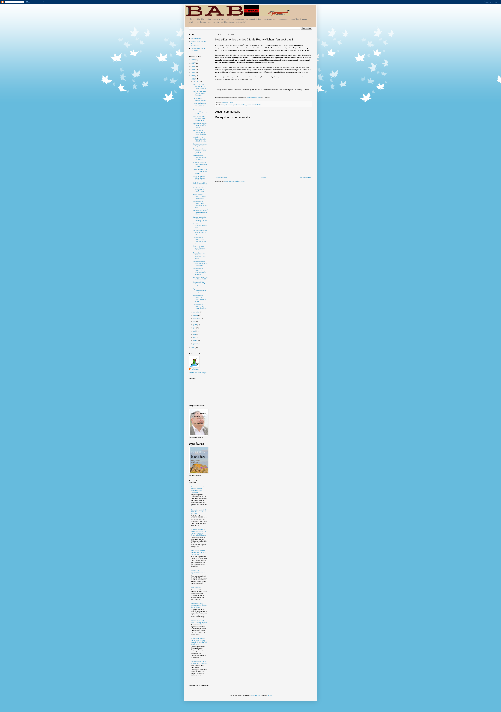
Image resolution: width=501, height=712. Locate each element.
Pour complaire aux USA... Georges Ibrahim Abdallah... (200, 178)
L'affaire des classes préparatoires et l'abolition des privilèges (199, 605)
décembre (196, 82)
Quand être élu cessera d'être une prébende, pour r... (200, 171)
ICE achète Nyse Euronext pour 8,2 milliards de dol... (199, 139)
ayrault (235, 105)
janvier (195, 344)
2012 (193, 79)
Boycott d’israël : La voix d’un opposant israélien (200, 164)
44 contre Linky (196, 38)
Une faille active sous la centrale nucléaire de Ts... (200, 226)
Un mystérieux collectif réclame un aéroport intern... (200, 212)
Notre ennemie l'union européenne (198, 49)
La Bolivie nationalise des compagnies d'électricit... (199, 93)
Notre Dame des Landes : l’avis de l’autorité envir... (199, 196)
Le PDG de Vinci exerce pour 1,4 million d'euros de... (200, 86)
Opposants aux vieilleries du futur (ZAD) (199, 291)
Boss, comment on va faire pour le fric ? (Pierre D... (199, 151)
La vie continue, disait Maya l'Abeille (200, 145)
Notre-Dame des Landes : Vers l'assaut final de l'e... (200, 306)
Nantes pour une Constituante (196, 45)
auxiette (230, 105)
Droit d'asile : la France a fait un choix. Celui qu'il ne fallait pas (198, 552)
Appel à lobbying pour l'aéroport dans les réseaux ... (200, 125)
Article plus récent (221, 177)
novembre (196, 312)
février (195, 340)
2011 (193, 348)
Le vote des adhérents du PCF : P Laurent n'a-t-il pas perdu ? (198, 512)
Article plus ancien (305, 177)
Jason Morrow (255, 695)
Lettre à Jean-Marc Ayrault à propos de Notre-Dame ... (200, 263)
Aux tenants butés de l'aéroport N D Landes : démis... (199, 190)
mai (194, 331)
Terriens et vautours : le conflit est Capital (200, 278)
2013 (193, 76)
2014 (193, 72)
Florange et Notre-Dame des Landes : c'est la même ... (200, 284)
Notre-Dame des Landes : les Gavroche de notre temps (199, 298)
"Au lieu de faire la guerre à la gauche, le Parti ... (200, 112)
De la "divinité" (196, 587)
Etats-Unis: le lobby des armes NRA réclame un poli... (199, 118)
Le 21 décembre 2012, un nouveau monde (200, 184)
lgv (247, 105)
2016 (193, 66)
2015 (193, 69)
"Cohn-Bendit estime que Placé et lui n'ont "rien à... (199, 105)
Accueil (263, 177)
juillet (195, 325)
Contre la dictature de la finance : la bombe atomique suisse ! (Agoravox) (198, 489)
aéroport (224, 105)
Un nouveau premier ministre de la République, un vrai (200, 219)
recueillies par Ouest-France (254, 97)
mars (195, 337)
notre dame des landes (254, 105)
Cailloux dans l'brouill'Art (199, 41)
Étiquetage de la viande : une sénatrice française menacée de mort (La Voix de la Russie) (199, 641)
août (194, 321)
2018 (193, 60)
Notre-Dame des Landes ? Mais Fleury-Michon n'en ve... (200, 204)
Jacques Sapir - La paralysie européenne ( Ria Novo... (199, 255)
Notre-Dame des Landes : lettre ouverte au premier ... (200, 240)
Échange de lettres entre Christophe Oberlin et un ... (199, 248)
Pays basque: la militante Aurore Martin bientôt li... (199, 132)
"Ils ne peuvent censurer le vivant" (200, 99)
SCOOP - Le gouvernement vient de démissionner (198, 572)
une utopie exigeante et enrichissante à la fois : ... (200, 232)
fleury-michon (241, 105)
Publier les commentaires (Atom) (234, 181)
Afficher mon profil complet (197, 372)
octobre (195, 315)
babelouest (195, 369)
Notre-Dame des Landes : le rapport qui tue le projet (199, 662)
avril (194, 334)
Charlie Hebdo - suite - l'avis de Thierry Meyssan (199, 622)
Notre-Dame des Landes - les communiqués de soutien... (199, 271)
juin (194, 328)
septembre (196, 318)
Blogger (270, 695)
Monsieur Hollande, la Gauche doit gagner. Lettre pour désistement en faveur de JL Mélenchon (199, 532)
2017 (193, 63)
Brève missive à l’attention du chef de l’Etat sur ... (199, 157)
